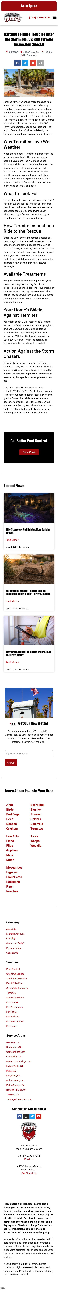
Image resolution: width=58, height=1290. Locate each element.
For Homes (12, 1002)
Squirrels (36, 824)
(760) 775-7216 (39, 17)
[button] (17, 63)
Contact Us (12, 952)
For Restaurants (14, 1021)
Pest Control (13, 969)
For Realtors (12, 1016)
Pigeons (12, 872)
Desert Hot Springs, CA (18, 1061)
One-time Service (15, 973)
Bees (9, 819)
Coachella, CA (13, 1056)
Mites (10, 860)
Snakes (35, 814)
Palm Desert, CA (15, 1080)
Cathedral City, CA (15, 1051)
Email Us (29, 1159)
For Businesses (14, 1007)
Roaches (12, 891)
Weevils (35, 845)
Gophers (12, 850)
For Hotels (11, 1026)
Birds (10, 809)
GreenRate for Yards (17, 988)
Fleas (10, 841)
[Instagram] (26, 1116)
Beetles (11, 824)
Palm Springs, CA (15, 1085)
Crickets (12, 828)
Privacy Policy (13, 948)
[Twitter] (32, 1116)
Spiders (35, 819)
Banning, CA (12, 1042)
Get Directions (29, 1173)
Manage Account (15, 933)
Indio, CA (11, 1070)
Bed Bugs (12, 814)
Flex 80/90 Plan (14, 983)
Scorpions (37, 805)
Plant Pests (14, 877)
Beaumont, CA (13, 1047)
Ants (9, 805)
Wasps (35, 841)
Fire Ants (12, 836)
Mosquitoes (14, 867)
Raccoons (13, 881)
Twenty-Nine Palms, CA (18, 1099)
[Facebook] (19, 1116)
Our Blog (11, 938)
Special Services (15, 997)
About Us (11, 929)
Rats (9, 886)
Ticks (34, 836)
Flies (9, 845)
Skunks (35, 809)
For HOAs (11, 1011)
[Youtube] (38, 1116)
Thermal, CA (12, 1094)
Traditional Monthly (16, 978)
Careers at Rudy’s (15, 943)
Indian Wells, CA (14, 1066)
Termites (36, 828)
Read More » (12, 539)
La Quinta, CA (13, 1075)
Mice (9, 855)
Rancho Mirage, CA (16, 1089)
